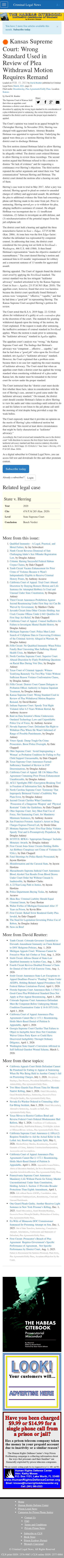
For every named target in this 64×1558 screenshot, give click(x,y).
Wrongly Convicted (34, 1544)
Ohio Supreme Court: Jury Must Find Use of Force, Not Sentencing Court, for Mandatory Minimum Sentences (32, 814)
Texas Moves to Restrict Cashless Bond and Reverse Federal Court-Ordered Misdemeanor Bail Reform (35, 1119)
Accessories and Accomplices (22, 1151)
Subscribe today (21, 29)
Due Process (24, 1080)
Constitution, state (48, 1193)
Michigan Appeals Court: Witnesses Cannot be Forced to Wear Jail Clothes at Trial (33, 952)
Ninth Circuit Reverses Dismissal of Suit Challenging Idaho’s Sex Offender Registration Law (33, 554)
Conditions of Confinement (44, 1122)
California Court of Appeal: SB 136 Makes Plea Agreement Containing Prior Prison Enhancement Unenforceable (35, 775)
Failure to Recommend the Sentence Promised (29, 1253)
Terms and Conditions (36, 1524)
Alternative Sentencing (19, 1108)
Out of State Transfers (25, 1228)
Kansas (6, 91)
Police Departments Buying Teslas (27, 891)
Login (30, 477)
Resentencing (19, 88)
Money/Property (16, 1126)
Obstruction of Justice (49, 1214)
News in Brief (17, 927)
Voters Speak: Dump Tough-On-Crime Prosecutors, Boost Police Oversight (29, 742)
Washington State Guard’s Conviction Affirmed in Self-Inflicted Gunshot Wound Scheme (35, 1047)
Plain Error (53, 1253)
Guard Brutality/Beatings (20, 1094)
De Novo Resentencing (45, 1168)
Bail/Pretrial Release (33, 1126)
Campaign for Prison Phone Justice (35, 1512)
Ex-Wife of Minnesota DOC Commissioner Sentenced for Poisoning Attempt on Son (31, 1222)
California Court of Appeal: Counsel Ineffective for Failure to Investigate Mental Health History (35, 622)
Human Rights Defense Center (33, 1505)
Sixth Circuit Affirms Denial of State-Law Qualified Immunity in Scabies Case (31, 959)
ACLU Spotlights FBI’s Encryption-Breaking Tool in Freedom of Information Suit (35, 784)
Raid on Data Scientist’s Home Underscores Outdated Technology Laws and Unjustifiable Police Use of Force (32, 719)
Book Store (29, 1536)
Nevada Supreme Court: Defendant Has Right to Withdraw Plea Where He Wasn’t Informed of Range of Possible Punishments (34, 730)
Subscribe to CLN (33, 1533)
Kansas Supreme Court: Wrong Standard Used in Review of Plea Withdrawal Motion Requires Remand (34, 698)
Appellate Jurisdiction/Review (22, 1172)
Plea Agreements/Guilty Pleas (38, 88)
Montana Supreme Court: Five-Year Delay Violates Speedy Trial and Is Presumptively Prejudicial (35, 830)
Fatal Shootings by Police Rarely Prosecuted (32, 856)
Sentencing (36, 1094)
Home (21, 1501)
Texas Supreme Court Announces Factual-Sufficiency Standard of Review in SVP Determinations (31, 765)
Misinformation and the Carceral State (29, 863)
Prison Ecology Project (35, 1540)
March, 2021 (18, 85)
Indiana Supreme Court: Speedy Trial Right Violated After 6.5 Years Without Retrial (32, 707)
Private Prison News (35, 1528)
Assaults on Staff (37, 1108)
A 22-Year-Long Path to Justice (25, 884)
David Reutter (36, 82)
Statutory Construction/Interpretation (42, 1147)
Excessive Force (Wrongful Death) (24, 1214)
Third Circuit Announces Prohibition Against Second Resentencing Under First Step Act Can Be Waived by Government (35, 603)
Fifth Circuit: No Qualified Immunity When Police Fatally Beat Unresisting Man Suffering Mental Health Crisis (35, 649)
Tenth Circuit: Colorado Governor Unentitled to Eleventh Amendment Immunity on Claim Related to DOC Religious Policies (35, 944)
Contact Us (30, 1517)
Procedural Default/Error (40, 1080)
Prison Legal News (27, 1508)
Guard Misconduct (48, 1091)
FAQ (27, 1521)
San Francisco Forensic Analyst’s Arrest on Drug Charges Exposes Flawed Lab (34, 823)
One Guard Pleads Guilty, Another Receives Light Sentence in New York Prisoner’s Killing (35, 1205)
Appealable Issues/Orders (48, 1165)
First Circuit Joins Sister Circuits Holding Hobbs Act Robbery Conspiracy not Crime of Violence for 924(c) (35, 849)
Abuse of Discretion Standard (22, 1168)
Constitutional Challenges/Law (22, 1196)
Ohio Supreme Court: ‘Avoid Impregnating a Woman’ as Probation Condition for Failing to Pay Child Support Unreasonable (35, 754)
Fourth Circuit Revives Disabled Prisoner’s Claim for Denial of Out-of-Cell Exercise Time (35, 966)
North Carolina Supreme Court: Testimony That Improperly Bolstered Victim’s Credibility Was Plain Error (34, 793)
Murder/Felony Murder (25, 1144)
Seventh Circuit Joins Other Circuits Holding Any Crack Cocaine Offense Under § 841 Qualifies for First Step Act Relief (35, 614)
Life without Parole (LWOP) (27, 1193)
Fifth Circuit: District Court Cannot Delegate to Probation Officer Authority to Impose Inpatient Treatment (34, 688)
